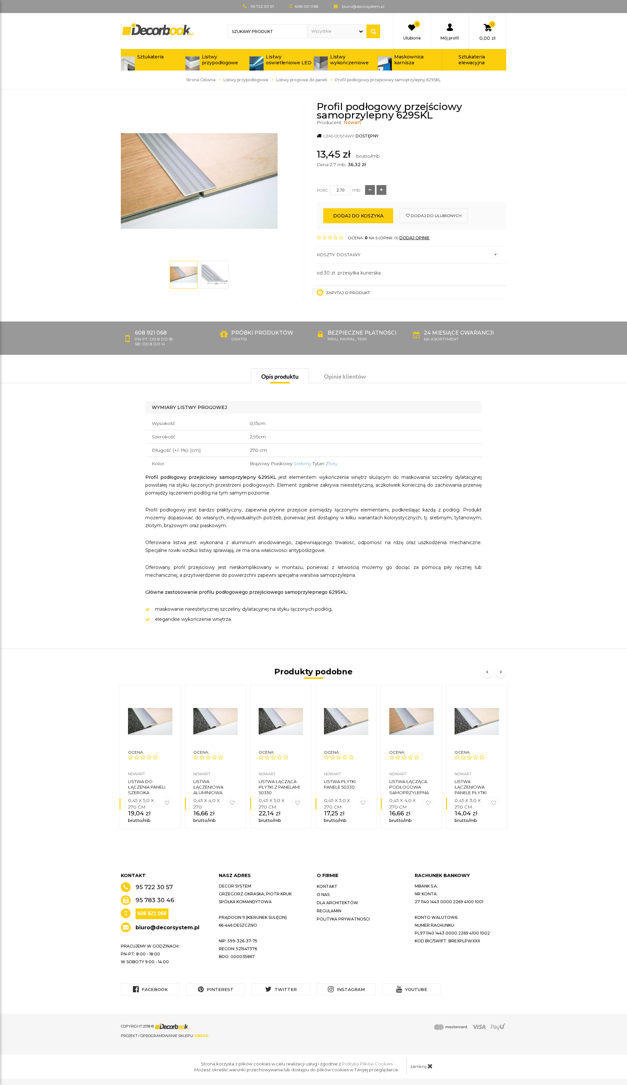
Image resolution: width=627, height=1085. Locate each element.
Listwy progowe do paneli (301, 79)
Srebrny (303, 463)
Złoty (331, 463)
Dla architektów (337, 902)
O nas (323, 894)
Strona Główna (201, 79)
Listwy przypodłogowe (220, 60)
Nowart (352, 122)
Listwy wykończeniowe (349, 60)
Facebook (154, 989)
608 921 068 (152, 913)
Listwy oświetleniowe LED (288, 60)
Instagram (350, 989)
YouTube (415, 989)
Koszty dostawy (339, 255)
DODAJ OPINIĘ (414, 237)
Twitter (285, 989)
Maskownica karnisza (409, 60)
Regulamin (329, 910)
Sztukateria (150, 57)
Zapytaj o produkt (347, 292)
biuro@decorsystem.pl (363, 6)
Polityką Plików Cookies (367, 1063)
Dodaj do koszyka (358, 216)
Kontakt (327, 886)
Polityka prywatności (343, 919)
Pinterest (219, 989)
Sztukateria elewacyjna (471, 60)
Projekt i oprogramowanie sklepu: (164, 1035)
